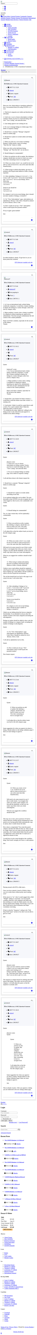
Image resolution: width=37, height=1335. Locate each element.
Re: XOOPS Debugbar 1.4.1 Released (14, 1140)
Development (24, 18)
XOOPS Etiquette (9, 1245)
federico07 (12, 289)
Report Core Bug (9, 1305)
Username (3, 1111)
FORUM (9, 37)
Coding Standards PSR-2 (11, 1288)
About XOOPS (12, 27)
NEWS (8, 42)
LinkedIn (7, 1314)
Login (9, 54)
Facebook (7, 1312)
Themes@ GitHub (9, 1268)
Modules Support (6, 18)
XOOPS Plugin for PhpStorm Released (15, 1177)
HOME (8, 24)
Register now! (13, 1122)
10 (32, 1000)
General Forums (15, 16)
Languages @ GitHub (10, 1270)
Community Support (26, 16)
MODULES (10, 46)
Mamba (18, 1144)
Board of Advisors (9, 1240)
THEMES (9, 44)
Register (10, 55)
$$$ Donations (8, 1295)
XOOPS (8, 26)
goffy (14, 1151)
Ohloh (6, 1319)
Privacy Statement (13, 34)
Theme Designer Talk (25, 19)
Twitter (6, 1321)
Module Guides (8, 1258)
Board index (7, 62)
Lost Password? (23, 1122)
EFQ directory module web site (24, 262)
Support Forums (8, 1271)
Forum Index (6, 16)
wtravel (11, 242)
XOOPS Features (13, 31)
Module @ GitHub (13, 47)
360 (15, 96)
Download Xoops (9, 1265)
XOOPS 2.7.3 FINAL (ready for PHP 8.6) (15, 1155)
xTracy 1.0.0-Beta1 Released (12, 1206)
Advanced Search (6, 1133)
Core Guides (7, 1256)
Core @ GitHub (8, 1280)
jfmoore (11, 90)
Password (3, 1115)
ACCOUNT (10, 52)
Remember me (7, 1119)
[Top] (32, 220)
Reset (10, 1120)
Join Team (7, 1297)
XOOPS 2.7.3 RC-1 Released (12, 1184)
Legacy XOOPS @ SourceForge (13, 1287)
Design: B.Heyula (18, 1332)
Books (6, 1253)
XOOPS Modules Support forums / (14, 63)
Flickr (6, 1316)
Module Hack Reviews (12, 19)
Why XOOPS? (12, 29)
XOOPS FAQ (10, 50)
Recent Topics (12, 41)
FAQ (5, 1254)
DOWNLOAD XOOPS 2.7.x (14, 58)
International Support (10, 1273)
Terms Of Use (12, 32)
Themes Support (15, 18)
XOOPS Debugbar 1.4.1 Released (13, 1191)
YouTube (7, 1317)
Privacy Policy (13, 1327)
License (10, 36)
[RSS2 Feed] (6, 1328)
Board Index (11, 39)
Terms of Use (4, 1327)
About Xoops (8, 1237)
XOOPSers (7, 1244)
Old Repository (12, 49)
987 (15, 249)
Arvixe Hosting (29, 1327)
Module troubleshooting (11, 65)
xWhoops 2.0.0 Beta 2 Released (13, 1199)
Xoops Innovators (9, 1242)
